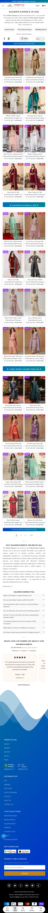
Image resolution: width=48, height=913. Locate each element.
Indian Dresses (9, 820)
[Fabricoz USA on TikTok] (38, 885)
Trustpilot (23, 651)
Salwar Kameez (10, 824)
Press (6, 760)
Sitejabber (32, 651)
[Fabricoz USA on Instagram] (10, 885)
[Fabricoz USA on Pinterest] (33, 885)
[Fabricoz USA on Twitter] (16, 885)
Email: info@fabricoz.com (17, 897)
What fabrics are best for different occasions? (19, 628)
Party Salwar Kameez (25, 29)
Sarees (6, 835)
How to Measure (10, 792)
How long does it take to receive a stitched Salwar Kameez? (20, 605)
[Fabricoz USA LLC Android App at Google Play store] (11, 854)
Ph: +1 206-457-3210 (32, 897)
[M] (3, 5)
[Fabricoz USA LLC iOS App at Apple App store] (24, 854)
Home (18, 34)
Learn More (26, 25)
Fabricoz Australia (28, 892)
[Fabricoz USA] (16, 5)
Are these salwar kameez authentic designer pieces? (21, 632)
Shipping (7, 784)
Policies (7, 796)
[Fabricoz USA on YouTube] (27, 885)
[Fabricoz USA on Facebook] (21, 885)
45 (31, 535)
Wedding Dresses (11, 839)
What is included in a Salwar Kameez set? (17, 595)
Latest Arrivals (9, 29)
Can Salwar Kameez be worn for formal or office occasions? (19, 622)
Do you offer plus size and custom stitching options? (21, 611)
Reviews (7, 752)
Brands (7, 748)
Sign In (6, 744)
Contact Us (8, 804)
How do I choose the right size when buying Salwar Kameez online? (21, 616)
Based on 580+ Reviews (29, 647)
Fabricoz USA (18, 892)
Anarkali (7, 827)
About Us (7, 800)
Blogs (6, 756)
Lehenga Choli (10, 831)
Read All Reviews (24, 685)
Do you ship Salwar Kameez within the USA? (18, 600)
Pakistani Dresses (10, 816)
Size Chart (8, 788)
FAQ (5, 780)
